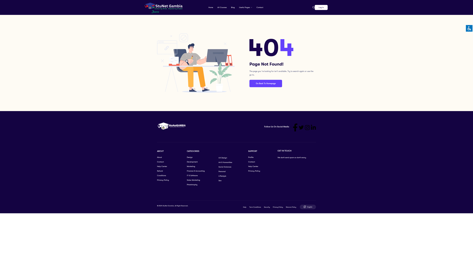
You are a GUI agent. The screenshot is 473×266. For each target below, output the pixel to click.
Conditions (161, 175)
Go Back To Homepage (266, 83)
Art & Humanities (225, 162)
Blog (233, 7)
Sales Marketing (193, 180)
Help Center (162, 166)
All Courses (222, 7)
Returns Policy (291, 207)
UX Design (223, 158)
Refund (160, 171)
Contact (259, 7)
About (159, 157)
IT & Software (192, 175)
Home (210, 7)
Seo (220, 180)
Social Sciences (225, 167)
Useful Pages (244, 7)
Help (244, 207)
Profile (250, 157)
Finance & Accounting (196, 171)
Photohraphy (192, 184)
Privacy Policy (163, 180)
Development (192, 162)
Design (190, 157)
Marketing (191, 166)
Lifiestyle (222, 176)
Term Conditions (255, 207)
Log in (321, 7)
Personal (222, 171)
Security (267, 207)
